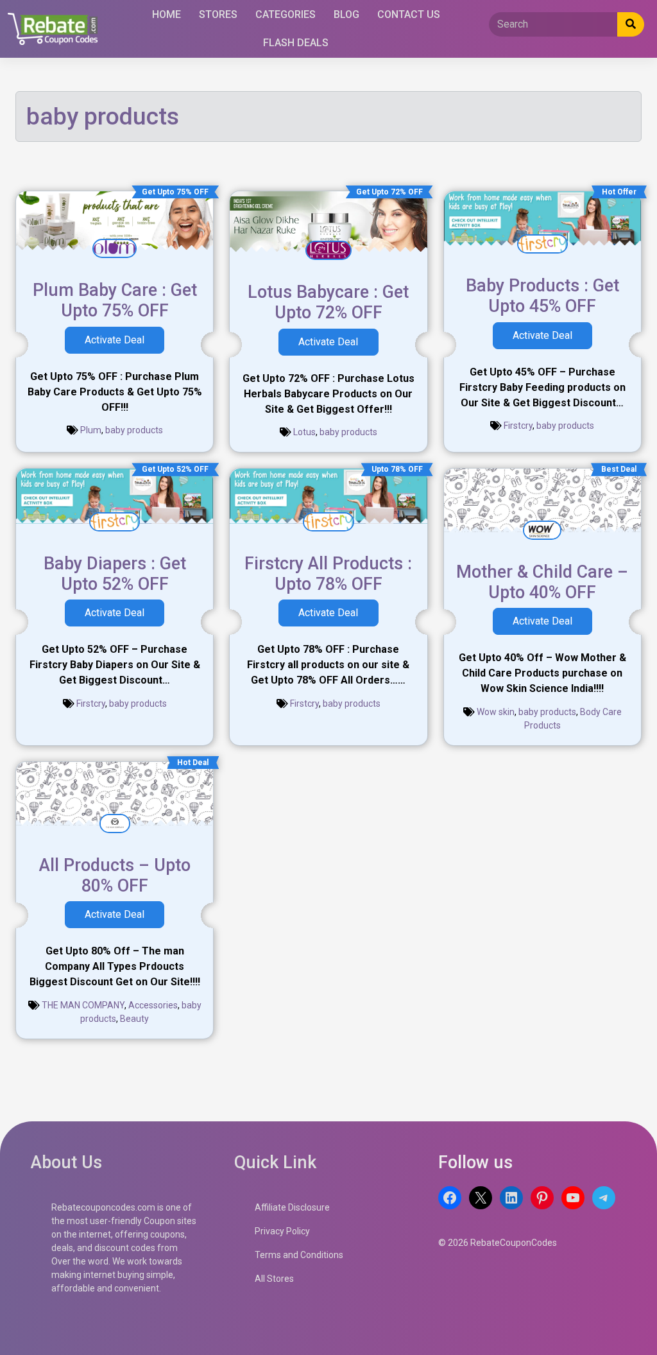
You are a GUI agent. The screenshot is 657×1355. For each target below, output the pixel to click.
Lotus (304, 432)
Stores (218, 14)
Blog (346, 14)
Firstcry (518, 425)
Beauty (134, 1019)
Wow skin (496, 712)
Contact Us (408, 14)
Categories (285, 14)
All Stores (274, 1278)
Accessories (153, 1005)
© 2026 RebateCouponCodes (497, 1243)
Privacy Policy (282, 1231)
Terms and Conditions (299, 1255)
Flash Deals (295, 43)
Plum (90, 430)
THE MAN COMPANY (83, 1005)
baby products (134, 430)
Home (166, 14)
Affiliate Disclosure (292, 1207)
